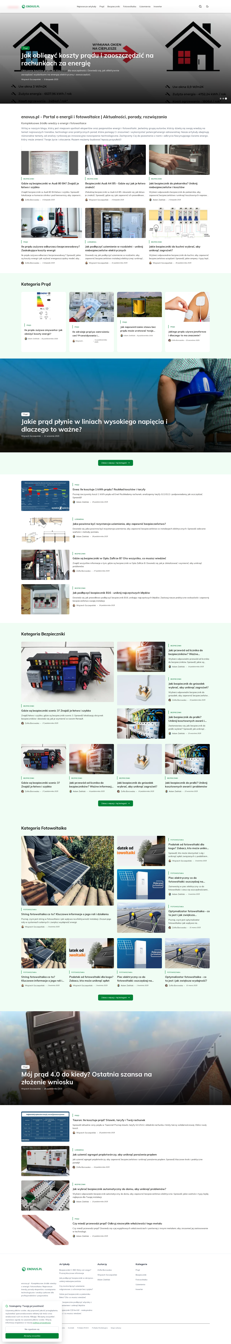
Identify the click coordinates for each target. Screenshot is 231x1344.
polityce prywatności (42, 1322)
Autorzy (102, 1264)
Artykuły (64, 1264)
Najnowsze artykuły (86, 6)
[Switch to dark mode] (207, 6)
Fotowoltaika (129, 6)
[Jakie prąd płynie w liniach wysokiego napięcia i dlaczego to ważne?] (115, 405)
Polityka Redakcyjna (100, 1328)
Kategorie (141, 1264)
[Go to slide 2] (223, 98)
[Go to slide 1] (220, 98)
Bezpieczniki (113, 6)
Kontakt (71, 1328)
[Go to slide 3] (226, 99)
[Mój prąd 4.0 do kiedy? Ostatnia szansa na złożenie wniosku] (115, 1058)
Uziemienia (144, 6)
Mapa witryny (116, 1328)
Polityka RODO (83, 1328)
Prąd (101, 6)
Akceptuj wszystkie (32, 1336)
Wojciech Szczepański (31, 79)
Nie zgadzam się (32, 1329)
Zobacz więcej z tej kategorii (114, 463)
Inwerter (158, 6)
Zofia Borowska (104, 1270)
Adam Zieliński (103, 1279)
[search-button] (200, 6)
